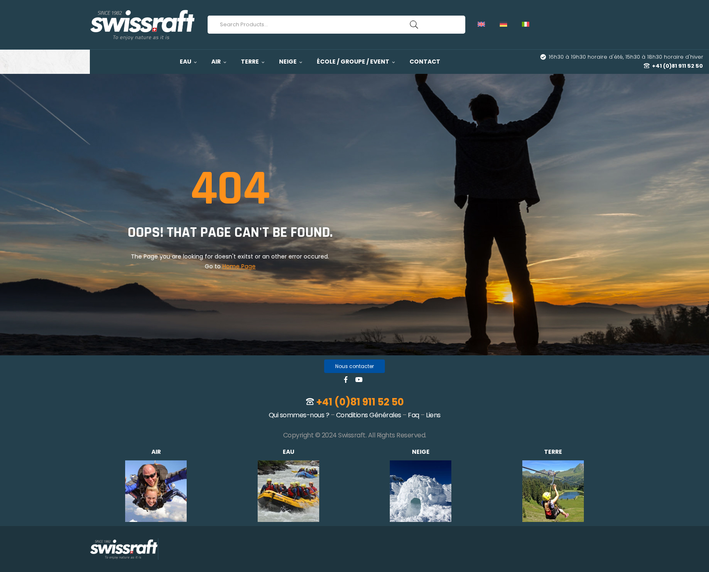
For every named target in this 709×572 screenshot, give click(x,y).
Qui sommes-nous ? (299, 415)
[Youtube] (359, 379)
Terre (553, 452)
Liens (433, 415)
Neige (421, 452)
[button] (354, 366)
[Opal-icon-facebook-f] (345, 379)
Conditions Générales (368, 415)
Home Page (239, 266)
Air (156, 452)
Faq (413, 415)
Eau (288, 452)
